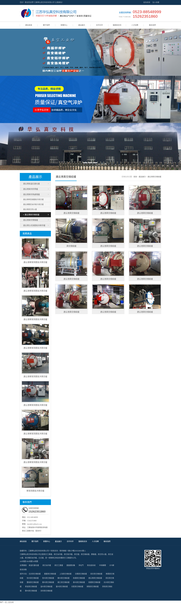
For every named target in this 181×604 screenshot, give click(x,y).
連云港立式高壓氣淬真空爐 (34, 225)
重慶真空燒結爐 (50, 574)
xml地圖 (23, 561)
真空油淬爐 (58, 554)
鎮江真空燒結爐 (63, 582)
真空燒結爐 (85, 554)
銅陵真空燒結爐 (93, 587)
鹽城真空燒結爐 (33, 582)
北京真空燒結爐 (35, 574)
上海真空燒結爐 (65, 574)
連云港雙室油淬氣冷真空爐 (33, 204)
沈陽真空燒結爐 (81, 574)
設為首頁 (146, 2)
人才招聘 (134, 25)
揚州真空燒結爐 (48, 582)
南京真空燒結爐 (96, 574)
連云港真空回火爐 (30, 209)
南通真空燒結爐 (79, 578)
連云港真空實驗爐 (30, 220)
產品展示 (81, 25)
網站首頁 (28, 25)
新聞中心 (64, 25)
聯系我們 (152, 25)
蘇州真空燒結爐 (63, 578)
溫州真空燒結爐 (46, 587)
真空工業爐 (48, 554)
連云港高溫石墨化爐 (31, 184)
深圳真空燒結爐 (46, 591)
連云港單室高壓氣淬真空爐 (33, 200)
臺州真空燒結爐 (62, 587)
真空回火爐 (102, 554)
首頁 (135, 177)
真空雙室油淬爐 (31, 558)
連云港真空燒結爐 (32, 215)
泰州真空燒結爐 (79, 582)
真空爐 (76, 554)
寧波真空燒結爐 (31, 587)
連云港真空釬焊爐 (30, 189)
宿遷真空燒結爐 (94, 582)
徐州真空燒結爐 (33, 578)
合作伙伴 (99, 25)
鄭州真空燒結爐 (31, 591)
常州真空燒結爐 (48, 578)
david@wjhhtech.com (34, 524)
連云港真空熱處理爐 (31, 194)
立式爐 (41, 558)
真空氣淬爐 (68, 554)
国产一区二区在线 (7, 602)
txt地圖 (35, 561)
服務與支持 (117, 25)
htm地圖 (29, 561)
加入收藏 (155, 2)
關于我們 (46, 25)
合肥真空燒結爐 (77, 587)
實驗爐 (93, 554)
